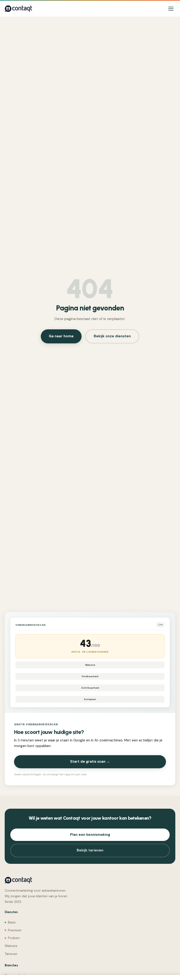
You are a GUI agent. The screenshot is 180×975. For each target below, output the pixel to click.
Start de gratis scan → (90, 761)
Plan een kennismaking (90, 834)
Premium (15, 930)
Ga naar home (61, 336)
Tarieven (11, 954)
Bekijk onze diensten (112, 336)
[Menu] (170, 8)
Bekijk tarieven (90, 850)
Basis (12, 922)
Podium (14, 938)
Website (11, 946)
